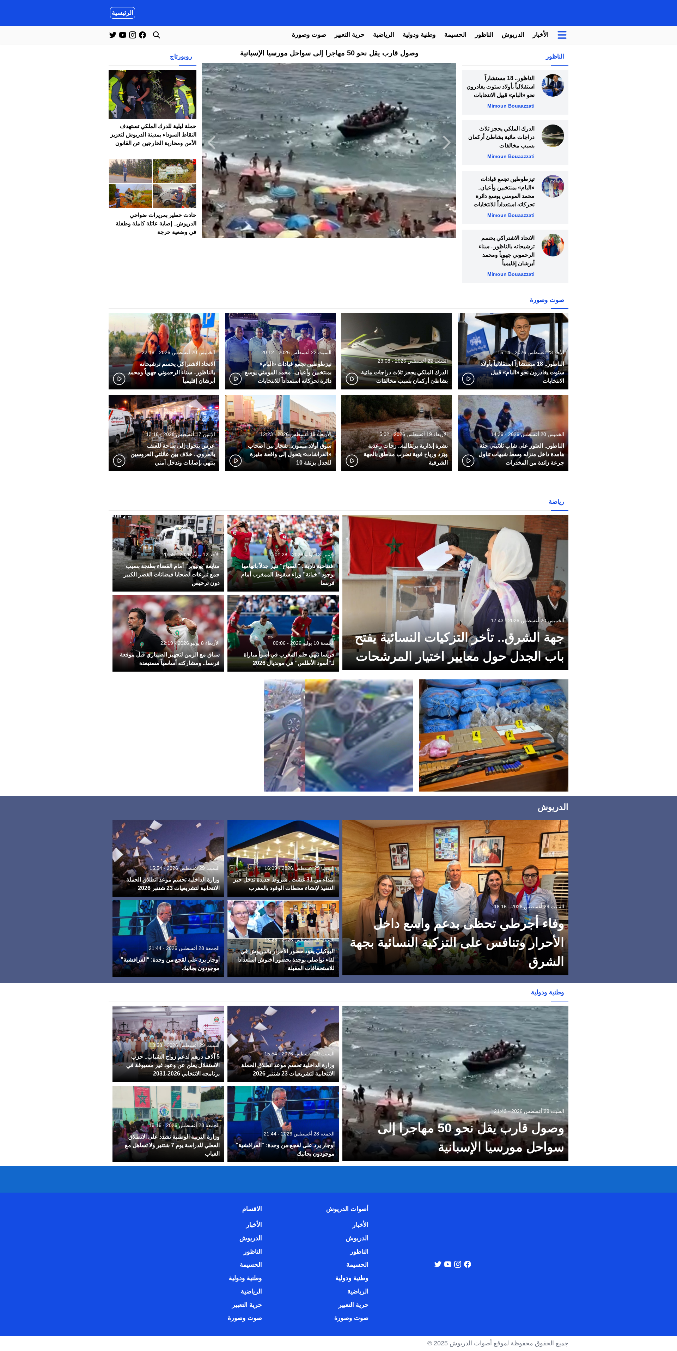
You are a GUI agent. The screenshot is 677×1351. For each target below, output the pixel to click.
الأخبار (541, 34)
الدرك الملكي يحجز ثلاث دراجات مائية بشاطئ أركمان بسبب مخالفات (501, 137)
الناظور (484, 34)
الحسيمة (455, 34)
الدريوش (513, 34)
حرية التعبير (350, 34)
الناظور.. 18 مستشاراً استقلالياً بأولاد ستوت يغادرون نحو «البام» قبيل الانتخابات (500, 86)
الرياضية (383, 34)
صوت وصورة (309, 34)
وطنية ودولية (419, 34)
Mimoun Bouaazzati (511, 106)
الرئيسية (122, 12)
